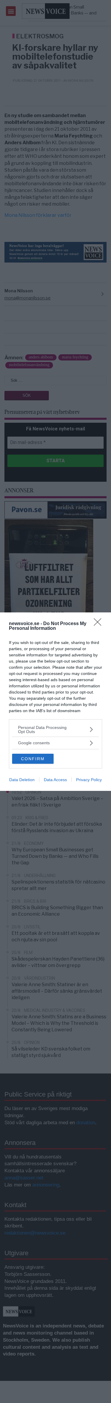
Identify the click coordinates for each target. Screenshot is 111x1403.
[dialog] (55, 701)
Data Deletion (22, 779)
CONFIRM (33, 758)
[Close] (99, 624)
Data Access (55, 779)
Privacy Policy (89, 779)
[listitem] (55, 729)
